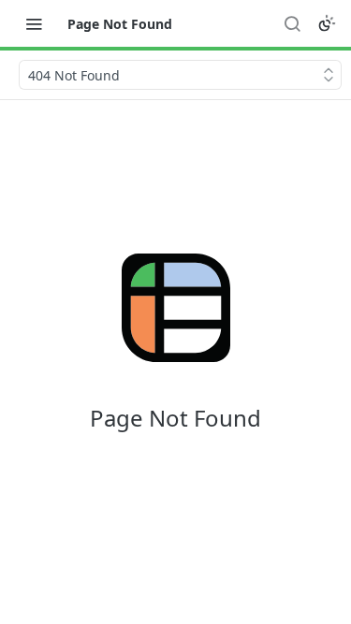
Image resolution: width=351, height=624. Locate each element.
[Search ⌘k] (292, 23)
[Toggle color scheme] (327, 23)
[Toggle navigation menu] (34, 23)
